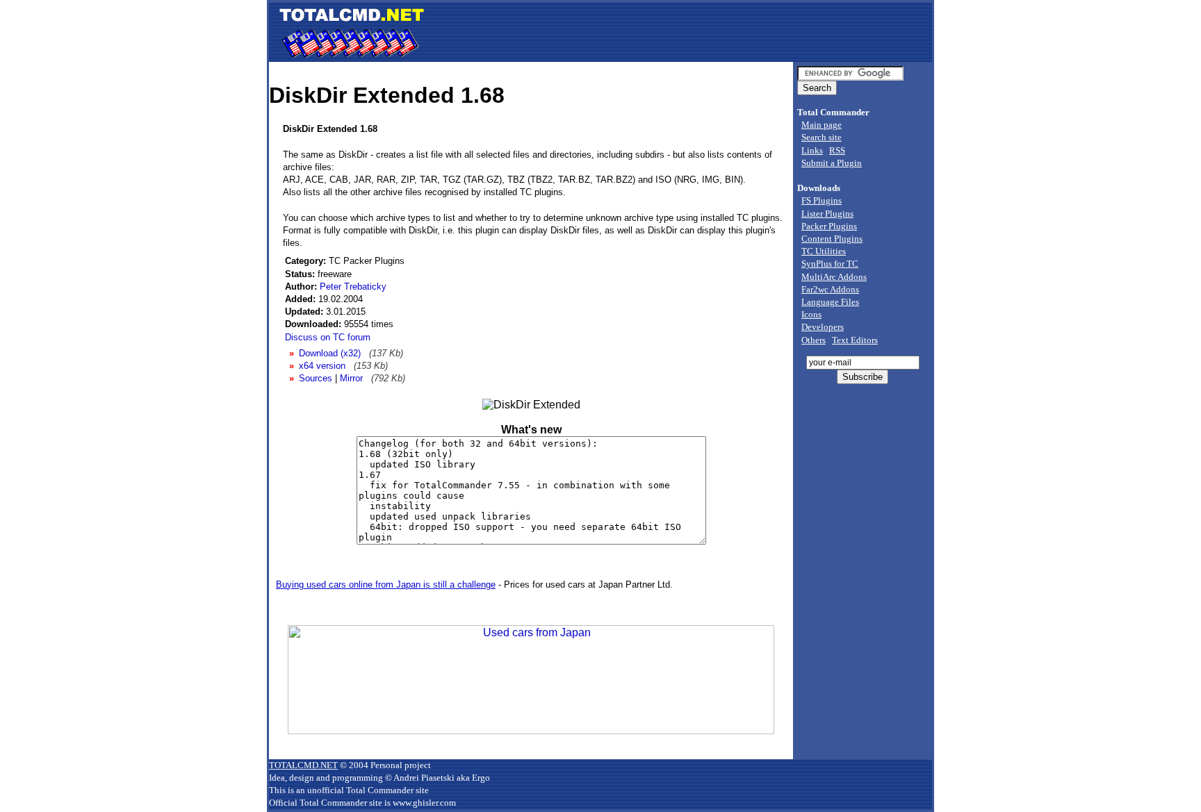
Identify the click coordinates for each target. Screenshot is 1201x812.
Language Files (830, 302)
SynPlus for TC (829, 263)
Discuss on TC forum (327, 337)
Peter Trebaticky (353, 286)
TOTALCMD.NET (303, 765)
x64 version (322, 366)
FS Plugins (821, 200)
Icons (811, 314)
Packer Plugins (829, 226)
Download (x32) (330, 353)
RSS (837, 150)
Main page (821, 124)
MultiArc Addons (834, 277)
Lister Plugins (827, 213)
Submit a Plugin (831, 163)
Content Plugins (832, 238)
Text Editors (855, 340)
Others (813, 340)
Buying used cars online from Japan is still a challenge (386, 584)
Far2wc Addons (830, 289)
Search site (821, 137)
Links (812, 150)
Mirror (351, 378)
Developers (822, 327)
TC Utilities (823, 251)
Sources (315, 378)
